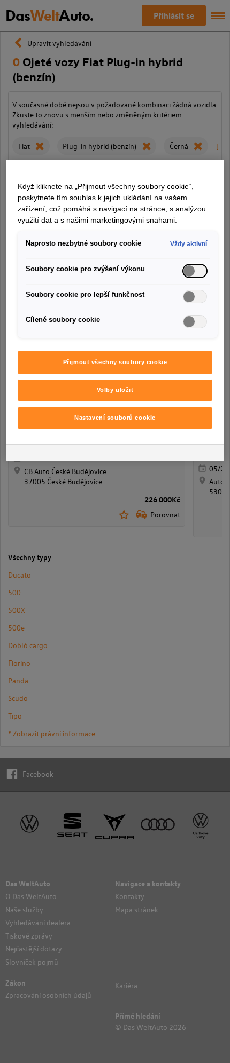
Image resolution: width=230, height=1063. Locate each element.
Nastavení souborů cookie (115, 417)
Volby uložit (115, 390)
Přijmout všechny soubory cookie (115, 362)
